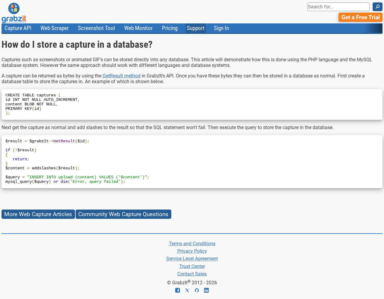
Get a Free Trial (360, 17)
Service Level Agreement (192, 258)
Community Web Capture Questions (123, 214)
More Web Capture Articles (38, 214)
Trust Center (192, 266)
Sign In (221, 28)
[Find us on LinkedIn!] (206, 291)
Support (196, 28)
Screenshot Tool (96, 28)
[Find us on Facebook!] (180, 291)
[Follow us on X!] (189, 291)
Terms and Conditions (192, 243)
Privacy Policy (192, 251)
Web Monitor (138, 28)
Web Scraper (54, 28)
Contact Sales (192, 274)
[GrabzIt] (27, 12)
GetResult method (121, 76)
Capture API (18, 28)
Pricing (170, 28)
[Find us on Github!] (199, 291)
